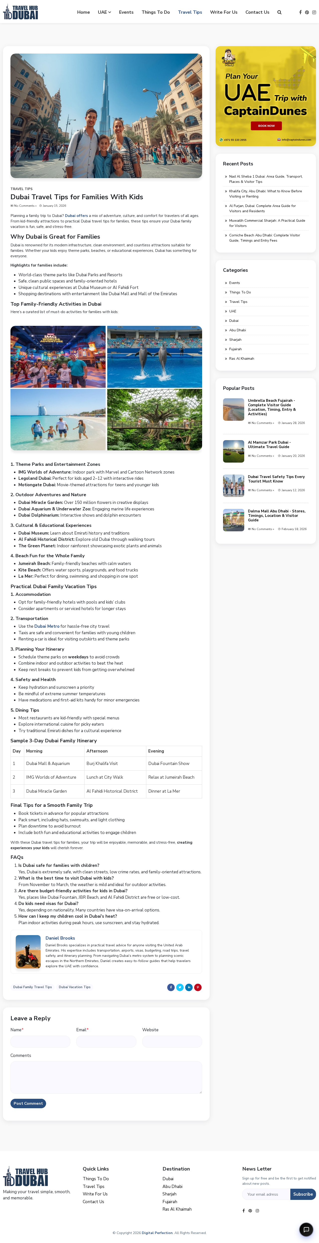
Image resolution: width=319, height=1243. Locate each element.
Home (83, 12)
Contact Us (257, 12)
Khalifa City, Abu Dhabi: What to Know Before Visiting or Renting (265, 194)
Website (150, 1030)
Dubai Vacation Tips (74, 987)
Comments (20, 1055)
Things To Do (156, 12)
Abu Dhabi (237, 330)
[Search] (279, 12)
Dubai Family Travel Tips (32, 987)
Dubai (234, 320)
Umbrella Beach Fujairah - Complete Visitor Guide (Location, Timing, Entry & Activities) (272, 407)
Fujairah (235, 349)
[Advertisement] (266, 586)
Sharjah (235, 339)
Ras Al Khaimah (241, 358)
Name (17, 1030)
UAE (102, 12)
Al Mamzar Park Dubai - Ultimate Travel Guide (269, 444)
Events (126, 12)
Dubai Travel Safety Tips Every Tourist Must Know (276, 479)
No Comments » (25, 206)
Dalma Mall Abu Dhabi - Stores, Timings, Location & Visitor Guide (277, 516)
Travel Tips (190, 12)
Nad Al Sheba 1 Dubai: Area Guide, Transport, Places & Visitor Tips (266, 179)
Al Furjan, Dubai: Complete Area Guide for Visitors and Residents (262, 208)
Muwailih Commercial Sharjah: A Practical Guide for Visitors (267, 223)
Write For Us (224, 12)
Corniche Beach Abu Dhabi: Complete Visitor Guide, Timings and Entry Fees (264, 238)
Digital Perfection (157, 1233)
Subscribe (303, 1194)
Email (82, 1030)
